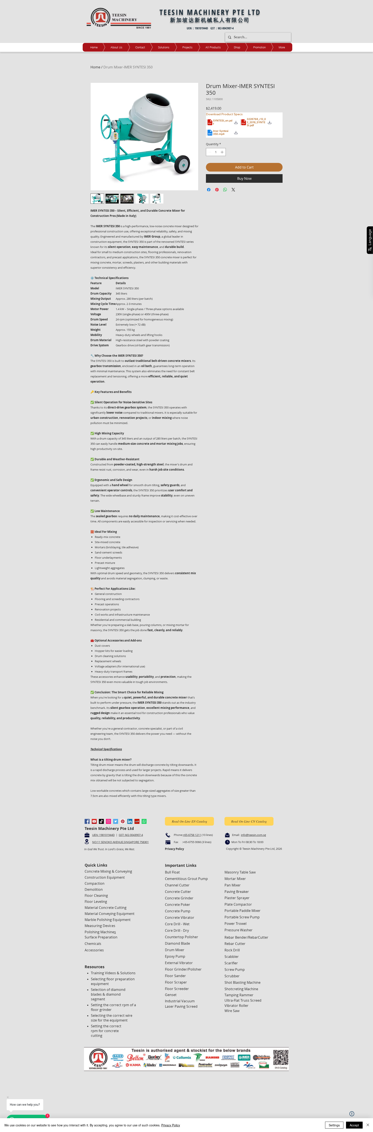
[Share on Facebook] (208, 189)
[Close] (367, 1125)
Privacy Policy (170, 1125)
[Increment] (222, 152)
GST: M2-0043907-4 (131, 835)
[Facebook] (87, 821)
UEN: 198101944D (103, 835)
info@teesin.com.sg (253, 835)
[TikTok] (101, 821)
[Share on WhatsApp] (225, 189)
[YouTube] (94, 821)
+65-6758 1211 (192, 835)
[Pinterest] (122, 821)
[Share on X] (233, 189)
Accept (354, 1125)
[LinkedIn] (129, 821)
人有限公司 (234, 19)
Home (95, 67)
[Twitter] (115, 821)
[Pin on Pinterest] (217, 189)
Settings (334, 1125)
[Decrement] (209, 152)
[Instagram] (108, 821)
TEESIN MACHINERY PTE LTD (210, 12)
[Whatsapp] (144, 821)
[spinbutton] (216, 152)
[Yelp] (136, 821)
